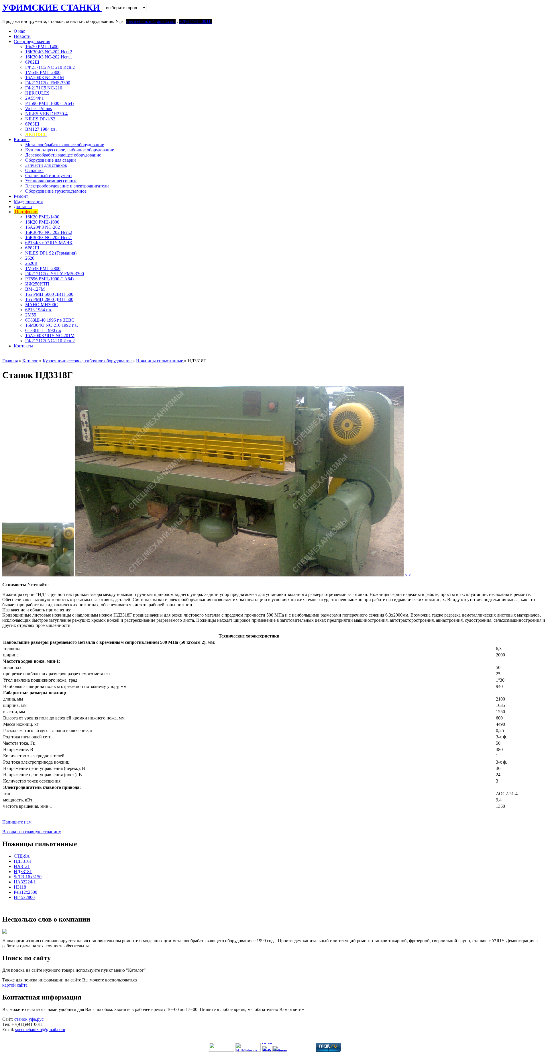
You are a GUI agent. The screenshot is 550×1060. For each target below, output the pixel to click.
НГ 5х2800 (24, 897)
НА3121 (22, 866)
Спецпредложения (32, 41)
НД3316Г (23, 861)
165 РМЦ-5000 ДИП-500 (49, 294)
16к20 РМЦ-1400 (41, 46)
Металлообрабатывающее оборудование (64, 144)
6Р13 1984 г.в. (38, 309)
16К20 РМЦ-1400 (42, 216)
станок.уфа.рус (29, 1019)
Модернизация (28, 201)
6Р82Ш (32, 62)
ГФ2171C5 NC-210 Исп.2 (50, 67)
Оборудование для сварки (50, 160)
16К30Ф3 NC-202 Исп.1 (48, 56)
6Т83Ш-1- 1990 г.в (43, 330)
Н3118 (20, 887)
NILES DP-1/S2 (40, 118)
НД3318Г (23, 871)
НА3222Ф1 (25, 881)
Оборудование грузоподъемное (56, 191)
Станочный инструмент (48, 175)
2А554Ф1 (34, 98)
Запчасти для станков (46, 165)
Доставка (23, 206)
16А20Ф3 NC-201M (44, 77)
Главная (10, 360)
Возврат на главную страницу (31, 831)
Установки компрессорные (51, 180)
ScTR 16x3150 (28, 876)
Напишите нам (17, 822)
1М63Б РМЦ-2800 (42, 72)
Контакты (23, 345)
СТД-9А (22, 856)
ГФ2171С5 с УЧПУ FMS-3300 (54, 273)
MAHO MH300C (41, 304)
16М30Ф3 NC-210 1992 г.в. (51, 325)
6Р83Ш (32, 124)
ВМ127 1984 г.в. (41, 129)
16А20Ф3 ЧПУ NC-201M (49, 335)
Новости (22, 36)
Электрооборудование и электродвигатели (67, 185)
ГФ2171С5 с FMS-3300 (47, 82)
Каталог (22, 139)
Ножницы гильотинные (160, 360)
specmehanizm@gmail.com (40, 1029)
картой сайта (15, 985)
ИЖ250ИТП (37, 283)
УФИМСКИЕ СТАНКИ (52, 7)
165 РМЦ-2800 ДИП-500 (49, 299)
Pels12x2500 (25, 892)
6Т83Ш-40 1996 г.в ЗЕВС (49, 320)
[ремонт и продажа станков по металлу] (3, 1055)
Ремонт (21, 196)
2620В (31, 263)
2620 (29, 258)
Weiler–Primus (38, 108)
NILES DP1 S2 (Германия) (50, 253)
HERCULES (37, 93)
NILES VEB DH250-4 (46, 113)
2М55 (30, 314)
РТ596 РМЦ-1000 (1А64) (49, 103)
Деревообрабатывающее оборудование (63, 154)
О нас (19, 31)
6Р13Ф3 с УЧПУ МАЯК (48, 242)
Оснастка (34, 170)
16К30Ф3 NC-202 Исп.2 (48, 51)
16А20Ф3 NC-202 (42, 227)
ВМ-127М (35, 289)
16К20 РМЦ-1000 (42, 222)
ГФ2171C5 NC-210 (43, 87)
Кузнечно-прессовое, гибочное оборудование (69, 149)
